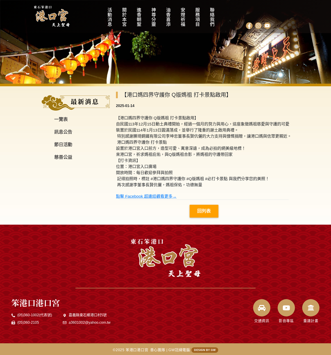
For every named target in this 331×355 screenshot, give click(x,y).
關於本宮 (124, 19)
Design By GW (204, 350)
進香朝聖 (139, 19)
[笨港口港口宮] (52, 16)
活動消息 (109, 19)
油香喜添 (168, 19)
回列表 (204, 211)
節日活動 (63, 144)
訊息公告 (63, 132)
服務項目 (197, 19)
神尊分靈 (153, 19)
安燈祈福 (182, 19)
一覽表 (61, 119)
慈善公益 (63, 157)
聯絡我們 (212, 19)
